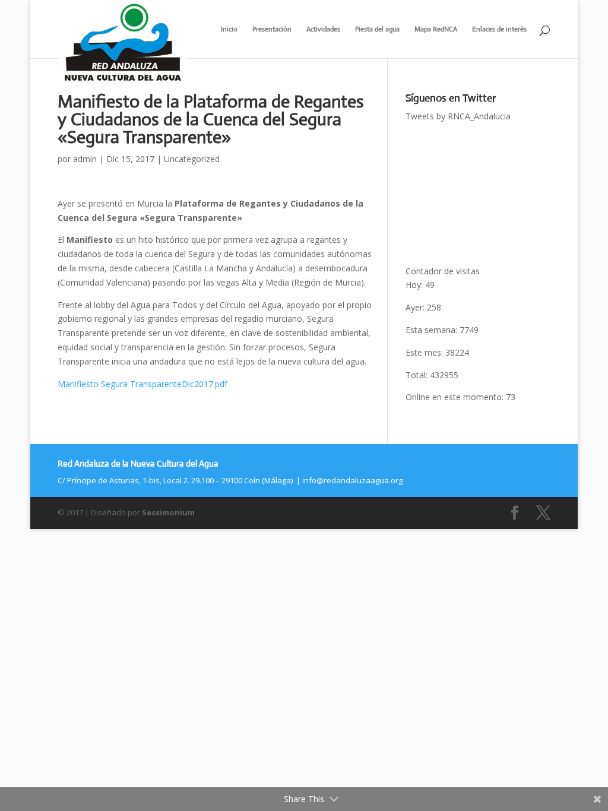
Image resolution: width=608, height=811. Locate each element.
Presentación (272, 30)
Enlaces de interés (499, 30)
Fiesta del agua (377, 30)
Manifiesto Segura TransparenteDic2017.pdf (142, 383)
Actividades (323, 30)
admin (85, 158)
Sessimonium (168, 512)
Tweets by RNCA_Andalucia (458, 116)
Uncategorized (192, 158)
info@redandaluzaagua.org (352, 480)
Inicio (229, 30)
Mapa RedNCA (435, 30)
